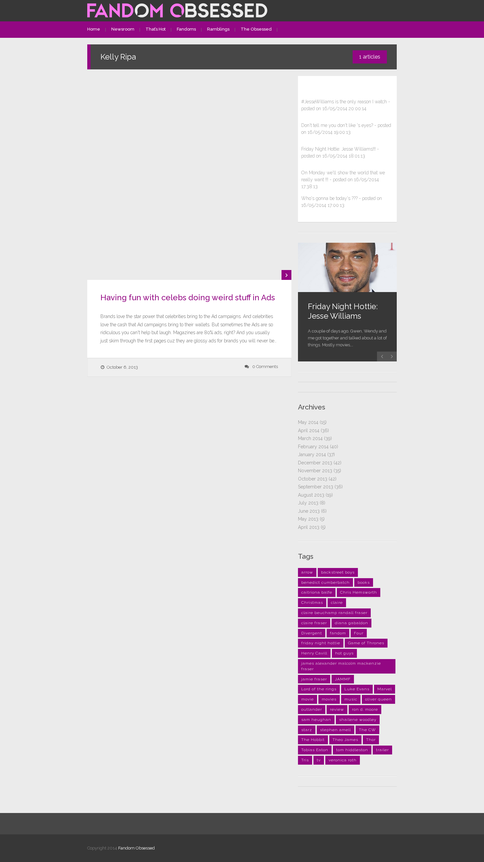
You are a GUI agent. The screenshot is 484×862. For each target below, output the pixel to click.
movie (307, 699)
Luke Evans (356, 689)
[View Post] (286, 275)
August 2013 (311, 495)
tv (319, 760)
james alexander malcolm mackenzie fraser (341, 666)
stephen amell (335, 729)
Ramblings (218, 29)
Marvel (384, 689)
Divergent (311, 633)
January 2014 (312, 454)
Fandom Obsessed (136, 848)
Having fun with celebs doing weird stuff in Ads (187, 297)
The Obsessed (256, 29)
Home (93, 29)
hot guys (344, 653)
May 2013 (308, 519)
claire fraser (314, 623)
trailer (382, 750)
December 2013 (315, 462)
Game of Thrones (366, 643)
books (364, 582)
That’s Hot (156, 29)
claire (337, 602)
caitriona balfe (316, 592)
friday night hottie (320, 643)
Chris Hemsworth (358, 592)
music (350, 699)
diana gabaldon (351, 623)
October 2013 (312, 478)
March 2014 (310, 438)
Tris (305, 760)
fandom (338, 633)
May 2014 (308, 422)
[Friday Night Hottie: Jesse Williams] (347, 267)
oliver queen (378, 699)
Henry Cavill (314, 653)
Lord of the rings (318, 689)
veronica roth (343, 760)
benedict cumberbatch (325, 582)
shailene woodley (357, 719)
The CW (367, 729)
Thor (371, 739)
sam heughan (316, 719)
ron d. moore (365, 709)
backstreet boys (338, 572)
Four (358, 633)
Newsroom (122, 29)
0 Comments (265, 366)
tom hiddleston (352, 750)
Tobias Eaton (314, 750)
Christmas (312, 602)
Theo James (345, 739)
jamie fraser (314, 679)
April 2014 (308, 430)
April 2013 (308, 527)
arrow (307, 572)
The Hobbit (313, 739)
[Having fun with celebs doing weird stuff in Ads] (189, 178)
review (337, 709)
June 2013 (309, 511)
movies (329, 699)
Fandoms (186, 29)
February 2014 (313, 446)
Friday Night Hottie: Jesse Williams (343, 311)
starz (306, 729)
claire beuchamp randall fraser (334, 612)
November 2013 (315, 470)
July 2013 (308, 502)
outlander (311, 709)
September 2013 (315, 486)
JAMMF (343, 679)
